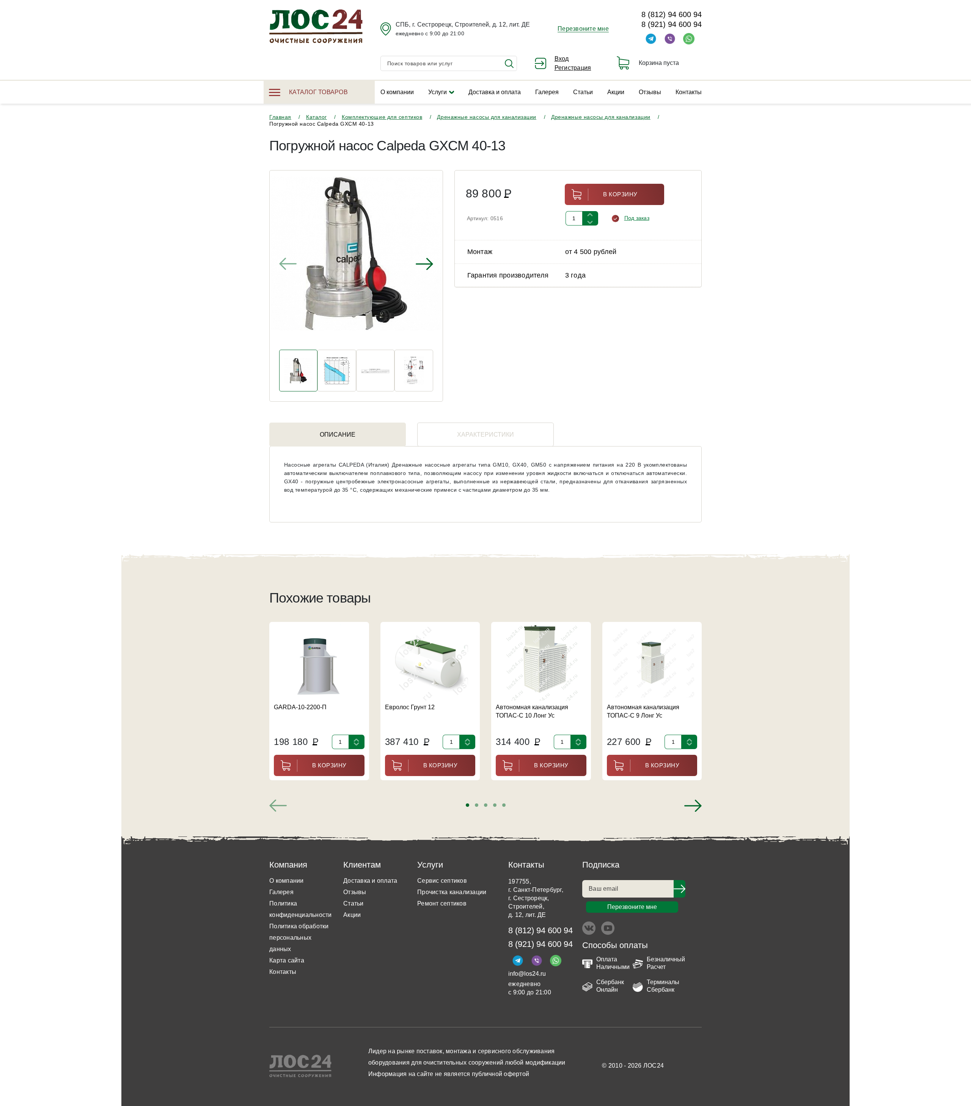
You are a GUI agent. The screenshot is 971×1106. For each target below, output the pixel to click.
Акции (615, 92)
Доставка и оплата (494, 92)
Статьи (583, 92)
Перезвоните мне (583, 28)
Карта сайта (286, 960)
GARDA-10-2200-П (300, 707)
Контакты (689, 92)
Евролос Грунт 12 (410, 707)
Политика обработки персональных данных (299, 937)
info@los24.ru (527, 973)
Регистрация (573, 68)
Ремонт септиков (442, 903)
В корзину (620, 194)
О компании (397, 92)
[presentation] (288, 264)
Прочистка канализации (451, 892)
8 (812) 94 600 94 (671, 14)
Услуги (437, 92)
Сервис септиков (442, 880)
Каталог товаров (318, 92)
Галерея (547, 92)
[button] (467, 805)
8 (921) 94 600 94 (671, 24)
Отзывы (650, 92)
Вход (562, 58)
